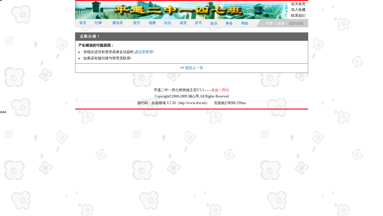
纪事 (98, 23)
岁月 (198, 23)
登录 (269, 23)
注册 (281, 23)
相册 (152, 23)
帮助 (244, 23)
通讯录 (117, 23)
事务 (229, 23)
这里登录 (145, 52)
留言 (136, 23)
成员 (183, 23)
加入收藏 (298, 10)
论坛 (167, 23)
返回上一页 (194, 68)
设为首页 (298, 4)
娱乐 (214, 23)
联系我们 (298, 16)
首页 (82, 23)
